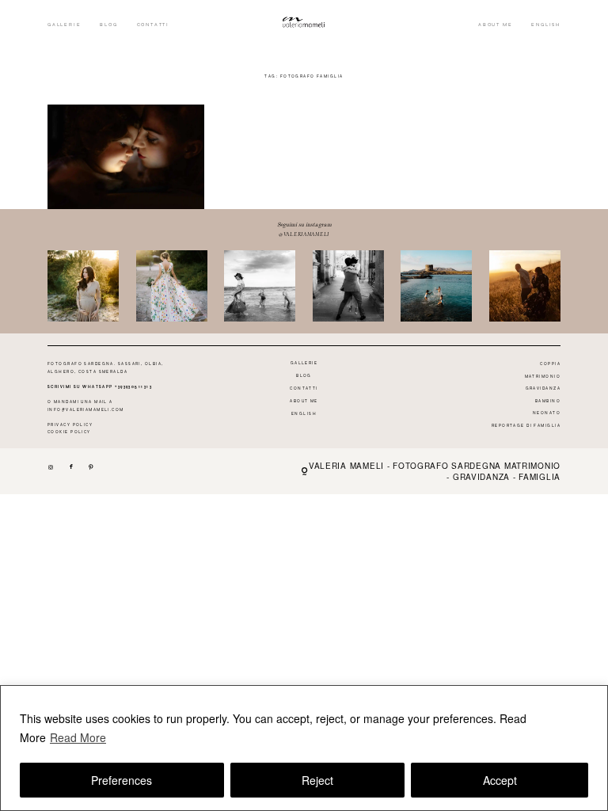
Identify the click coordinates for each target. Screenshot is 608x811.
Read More (78, 737)
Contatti (153, 24)
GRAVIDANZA (543, 388)
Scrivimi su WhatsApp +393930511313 (100, 386)
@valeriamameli (304, 234)
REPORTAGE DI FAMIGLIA (526, 425)
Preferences (121, 780)
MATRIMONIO (542, 376)
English (545, 24)
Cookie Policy (69, 431)
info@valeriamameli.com (86, 409)
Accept (500, 780)
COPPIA (550, 363)
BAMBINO (547, 400)
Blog (108, 24)
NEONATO (546, 412)
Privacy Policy (70, 424)
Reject (317, 780)
